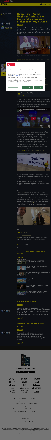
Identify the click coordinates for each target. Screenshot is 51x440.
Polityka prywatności (16, 75)
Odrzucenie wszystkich (27, 87)
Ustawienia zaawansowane (13, 87)
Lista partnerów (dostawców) (13, 82)
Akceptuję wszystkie (39, 87)
